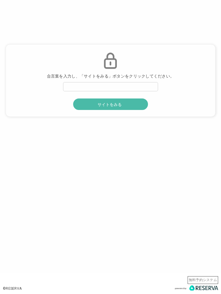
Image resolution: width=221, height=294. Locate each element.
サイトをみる (110, 104)
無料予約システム (203, 280)
